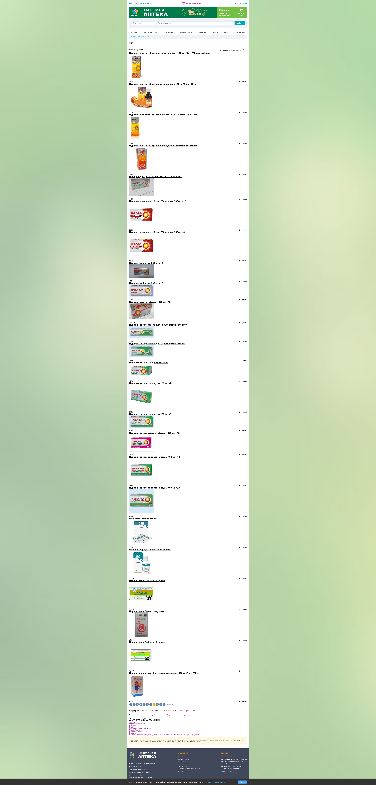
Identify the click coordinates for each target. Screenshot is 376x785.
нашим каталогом (167, 710)
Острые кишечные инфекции (140, 728)
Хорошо (242, 782)
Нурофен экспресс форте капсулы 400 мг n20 (154, 487)
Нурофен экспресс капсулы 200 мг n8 (150, 414)
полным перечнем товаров (188, 710)
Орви (131, 727)
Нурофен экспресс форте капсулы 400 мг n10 (154, 456)
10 (160, 704)
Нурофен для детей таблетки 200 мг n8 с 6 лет (155, 176)
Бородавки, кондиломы (138, 724)
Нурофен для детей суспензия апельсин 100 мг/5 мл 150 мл (163, 83)
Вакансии (202, 32)
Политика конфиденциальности (189, 769)
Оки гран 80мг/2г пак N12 (144, 518)
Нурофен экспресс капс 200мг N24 (148, 362)
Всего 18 (170, 704)
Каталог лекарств (150, 32)
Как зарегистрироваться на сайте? (232, 762)
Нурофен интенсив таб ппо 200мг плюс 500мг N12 (157, 201)
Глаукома (132, 725)
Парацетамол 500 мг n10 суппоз (147, 642)
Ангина (132, 722)
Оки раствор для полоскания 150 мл (150, 549)
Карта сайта (224, 764)
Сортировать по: (224, 50)
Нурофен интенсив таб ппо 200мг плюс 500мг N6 (157, 232)
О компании (168, 32)
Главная (134, 32)
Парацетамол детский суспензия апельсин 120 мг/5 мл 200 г (163, 673)
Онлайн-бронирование (194, 3)
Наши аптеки (240, 32)
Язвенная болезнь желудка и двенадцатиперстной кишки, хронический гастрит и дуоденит (164, 735)
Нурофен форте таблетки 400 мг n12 (150, 301)
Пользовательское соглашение (231, 766)
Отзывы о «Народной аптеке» (230, 769)
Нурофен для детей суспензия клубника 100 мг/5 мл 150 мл (163, 145)
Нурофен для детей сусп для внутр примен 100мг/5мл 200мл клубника (169, 53)
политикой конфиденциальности (214, 782)
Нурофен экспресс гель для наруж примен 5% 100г (158, 324)
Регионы (180, 771)
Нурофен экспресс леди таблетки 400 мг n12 (154, 432)
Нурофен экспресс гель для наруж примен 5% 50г (157, 343)
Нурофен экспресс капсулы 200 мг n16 (150, 383)
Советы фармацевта (220, 32)
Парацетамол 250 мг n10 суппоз (147, 580)
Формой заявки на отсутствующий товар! (182, 715)
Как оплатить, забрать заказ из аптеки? (234, 759)
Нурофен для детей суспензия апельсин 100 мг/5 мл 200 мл (163, 114)
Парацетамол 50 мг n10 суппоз (146, 611)
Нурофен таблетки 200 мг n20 (146, 283)
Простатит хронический (138, 731)
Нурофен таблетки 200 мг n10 (146, 263)
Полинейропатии (136, 730)
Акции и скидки (186, 32)
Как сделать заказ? (227, 757)
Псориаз (132, 733)
